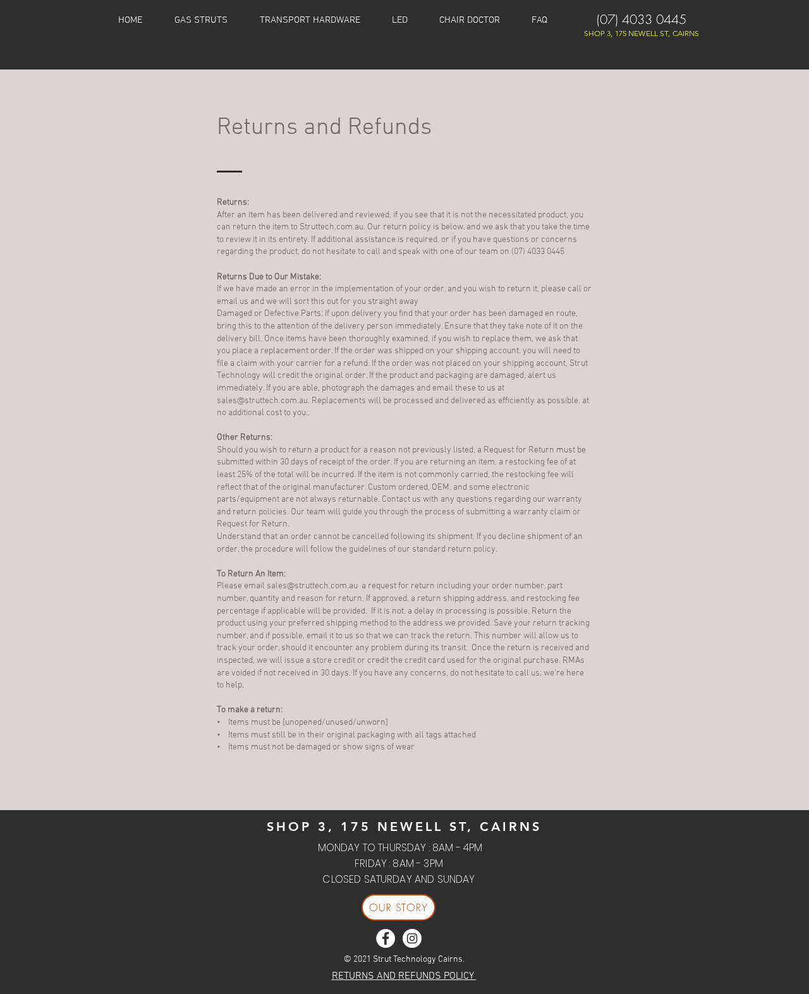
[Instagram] (412, 938)
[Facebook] (385, 938)
